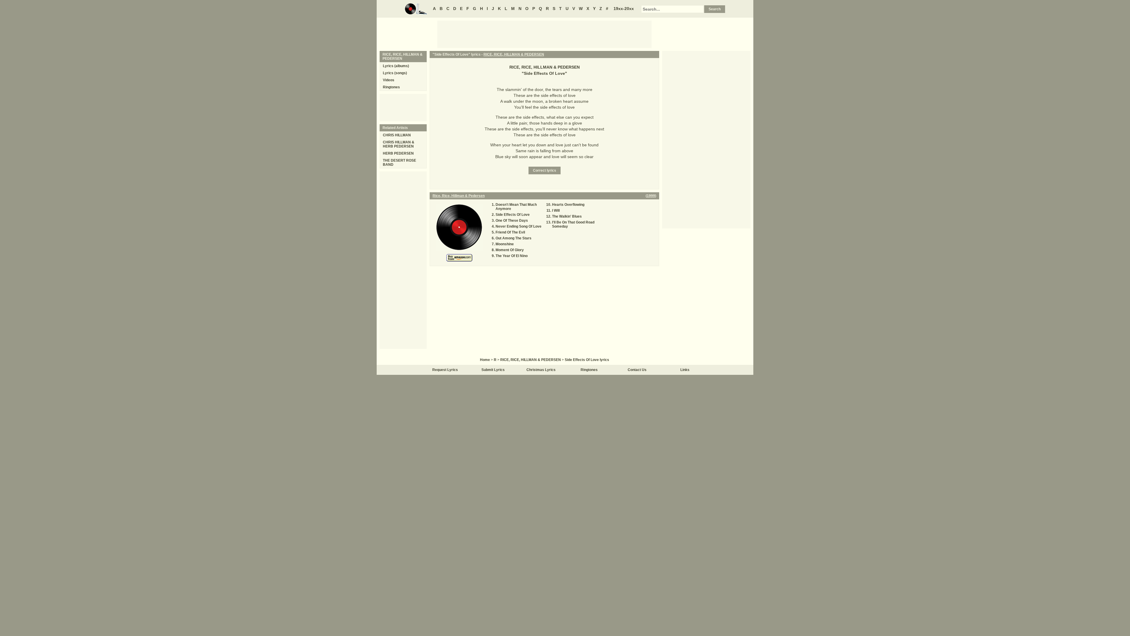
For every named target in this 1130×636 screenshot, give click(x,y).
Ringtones (391, 87)
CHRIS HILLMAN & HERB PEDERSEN (398, 144)
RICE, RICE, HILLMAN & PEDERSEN (513, 54)
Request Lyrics (445, 370)
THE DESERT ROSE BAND (399, 162)
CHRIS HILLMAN (397, 135)
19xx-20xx (624, 8)
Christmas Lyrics (541, 370)
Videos (388, 80)
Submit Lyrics (493, 370)
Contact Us (637, 370)
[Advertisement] (544, 34)
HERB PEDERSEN (398, 153)
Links (684, 370)
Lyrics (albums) (396, 66)
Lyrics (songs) (395, 73)
